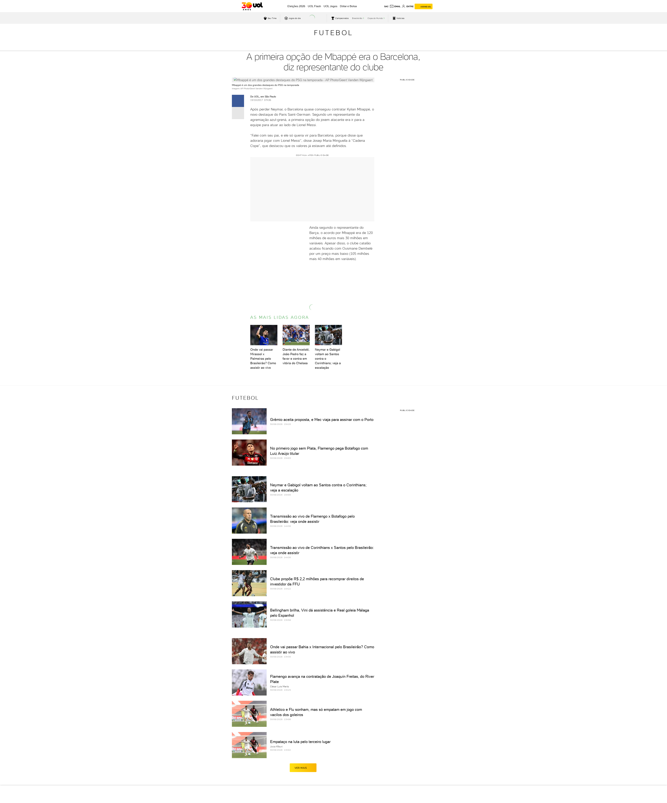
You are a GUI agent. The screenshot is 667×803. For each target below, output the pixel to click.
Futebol (333, 33)
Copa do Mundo (375, 18)
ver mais (301, 767)
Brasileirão (357, 18)
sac (386, 6)
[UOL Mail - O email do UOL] (395, 6)
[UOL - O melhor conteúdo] (252, 6)
